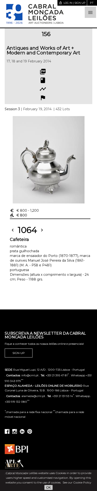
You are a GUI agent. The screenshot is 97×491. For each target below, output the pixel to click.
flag (43, 97)
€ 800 (24, 210)
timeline (43, 89)
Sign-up (18, 353)
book (43, 80)
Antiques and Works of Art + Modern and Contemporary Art (44, 50)
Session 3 (12, 109)
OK (48, 487)
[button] (90, 12)
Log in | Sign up (72, 2)
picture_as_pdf (43, 71)
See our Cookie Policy (77, 482)
